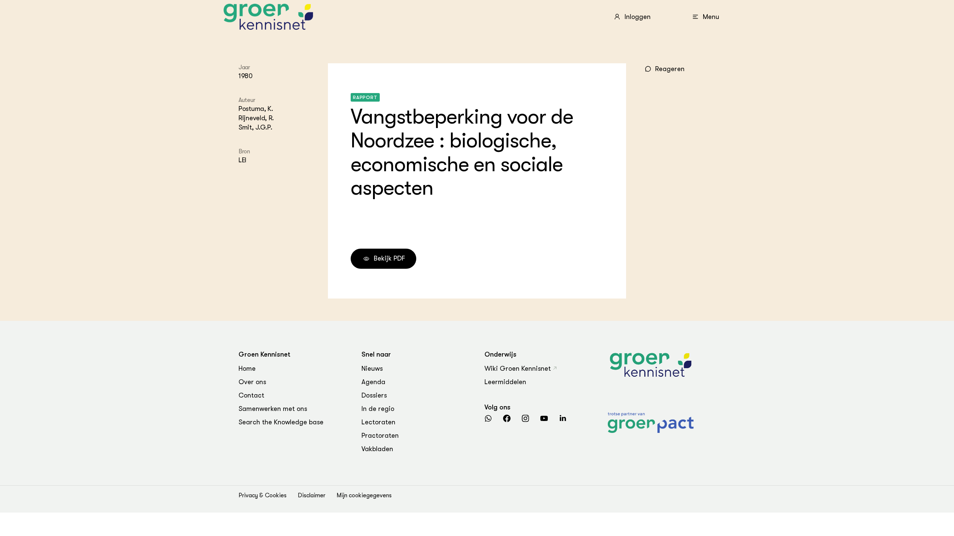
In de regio (377, 408)
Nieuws (372, 368)
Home (247, 368)
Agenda (373, 382)
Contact (251, 395)
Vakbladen (377, 449)
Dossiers (374, 395)
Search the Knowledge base (280, 422)
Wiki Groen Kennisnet (517, 368)
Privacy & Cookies (262, 495)
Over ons (252, 382)
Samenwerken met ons (272, 408)
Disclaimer (311, 495)
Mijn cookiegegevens (364, 495)
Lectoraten (378, 422)
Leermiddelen (505, 382)
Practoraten (380, 435)
